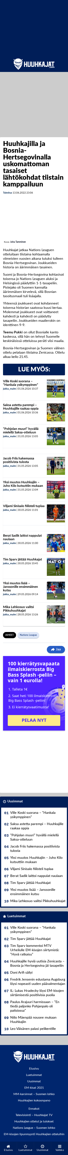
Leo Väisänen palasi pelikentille (33, 1029)
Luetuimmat (16, 916)
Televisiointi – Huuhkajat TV (34, 1115)
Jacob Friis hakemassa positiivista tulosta (18, 460)
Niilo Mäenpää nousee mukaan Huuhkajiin (33, 1020)
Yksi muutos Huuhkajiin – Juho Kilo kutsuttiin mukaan (23, 484)
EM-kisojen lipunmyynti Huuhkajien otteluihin (34, 1134)
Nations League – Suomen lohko (34, 1127)
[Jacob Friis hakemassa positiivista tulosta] (56, 466)
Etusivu (34, 1068)
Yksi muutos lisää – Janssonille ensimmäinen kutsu (20, 587)
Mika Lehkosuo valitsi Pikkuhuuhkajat (18, 608)
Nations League (28, 635)
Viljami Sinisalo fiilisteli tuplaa (24, 506)
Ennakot (34, 1108)
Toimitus (7, 193)
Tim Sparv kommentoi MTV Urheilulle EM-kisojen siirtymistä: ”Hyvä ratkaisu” (34, 950)
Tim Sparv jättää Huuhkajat (22, 559)
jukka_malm (9, 389)
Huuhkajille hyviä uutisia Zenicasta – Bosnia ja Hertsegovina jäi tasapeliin (37, 963)
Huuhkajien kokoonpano (34, 1100)
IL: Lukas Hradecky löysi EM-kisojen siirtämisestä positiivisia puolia (37, 993)
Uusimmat (15, 801)
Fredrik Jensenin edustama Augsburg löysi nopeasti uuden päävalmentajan (37, 982)
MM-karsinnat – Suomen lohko (34, 1094)
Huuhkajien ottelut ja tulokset (34, 1121)
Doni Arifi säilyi (21, 972)
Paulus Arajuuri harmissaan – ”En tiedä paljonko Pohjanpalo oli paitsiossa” (34, 1006)
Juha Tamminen (18, 242)
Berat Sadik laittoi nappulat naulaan (36, 876)
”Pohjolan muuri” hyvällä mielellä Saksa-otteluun (21, 430)
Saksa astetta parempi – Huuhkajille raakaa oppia (21, 406)
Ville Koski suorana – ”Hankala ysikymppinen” (20, 383)
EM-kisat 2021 (34, 1087)
